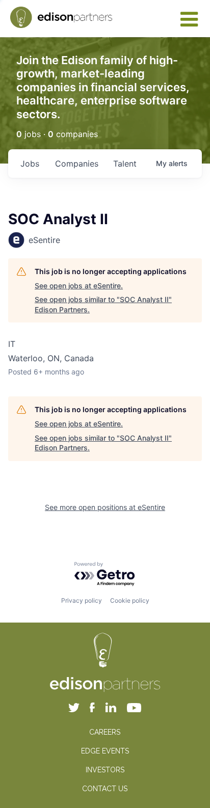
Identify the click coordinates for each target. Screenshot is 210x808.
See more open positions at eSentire (105, 507)
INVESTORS (105, 770)
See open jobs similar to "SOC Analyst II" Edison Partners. (103, 304)
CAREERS (104, 732)
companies (76, 163)
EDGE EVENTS (105, 751)
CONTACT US (104, 789)
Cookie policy (129, 600)
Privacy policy (81, 600)
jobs (29, 163)
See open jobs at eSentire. (79, 285)
